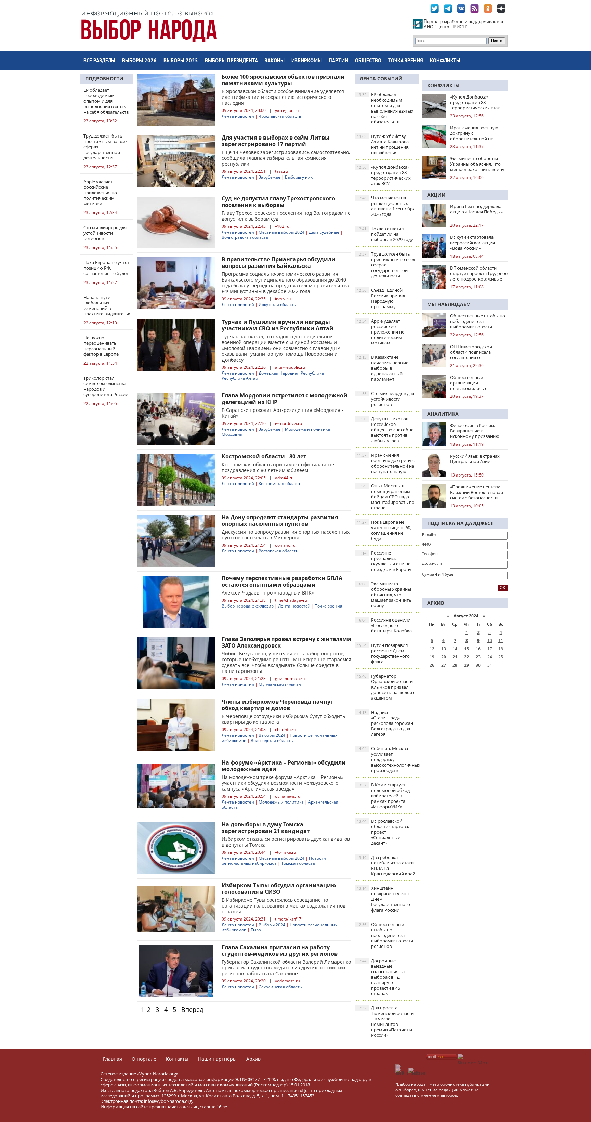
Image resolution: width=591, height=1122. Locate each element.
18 (500, 649)
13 (443, 649)
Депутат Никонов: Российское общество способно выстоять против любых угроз (385, 430)
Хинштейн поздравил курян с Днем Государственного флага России (383, 899)
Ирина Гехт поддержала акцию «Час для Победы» (476, 209)
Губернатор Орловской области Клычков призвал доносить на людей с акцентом (386, 687)
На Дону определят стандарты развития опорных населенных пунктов (280, 520)
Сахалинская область (280, 987)
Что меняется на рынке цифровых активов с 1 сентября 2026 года (386, 206)
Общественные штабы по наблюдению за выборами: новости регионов (385, 935)
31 (489, 665)
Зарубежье (269, 177)
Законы (275, 61)
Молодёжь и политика (307, 429)
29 (466, 665)
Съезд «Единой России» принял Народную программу (381, 298)
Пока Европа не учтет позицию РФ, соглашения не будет (384, 530)
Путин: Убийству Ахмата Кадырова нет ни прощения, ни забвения (383, 144)
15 (466, 649)
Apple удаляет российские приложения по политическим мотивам (381, 332)
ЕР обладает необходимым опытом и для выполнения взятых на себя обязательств (385, 108)
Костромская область (280, 483)
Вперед (192, 1009)
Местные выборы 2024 (281, 232)
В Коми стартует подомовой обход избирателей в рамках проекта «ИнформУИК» (383, 796)
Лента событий (381, 78)
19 (432, 657)
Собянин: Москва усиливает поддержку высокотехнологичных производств (388, 759)
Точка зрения (405, 61)
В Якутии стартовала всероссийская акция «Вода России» (472, 242)
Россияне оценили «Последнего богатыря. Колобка (384, 625)
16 (478, 649)
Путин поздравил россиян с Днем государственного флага (383, 653)
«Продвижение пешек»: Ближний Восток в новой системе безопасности (476, 492)
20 (443, 657)
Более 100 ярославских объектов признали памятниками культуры (283, 80)
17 (489, 649)
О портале (144, 1059)
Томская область (298, 863)
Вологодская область (272, 740)
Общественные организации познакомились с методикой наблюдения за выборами (478, 383)
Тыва (256, 930)
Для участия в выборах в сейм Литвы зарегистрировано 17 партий (276, 141)
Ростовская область (278, 551)
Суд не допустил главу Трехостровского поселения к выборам (278, 202)
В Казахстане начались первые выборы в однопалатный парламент (382, 368)
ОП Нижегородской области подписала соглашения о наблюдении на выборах (476, 352)
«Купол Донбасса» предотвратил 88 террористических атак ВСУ (384, 175)
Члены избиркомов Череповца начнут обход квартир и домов (277, 705)
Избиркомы (306, 61)
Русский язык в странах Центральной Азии (475, 458)
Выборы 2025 (180, 61)
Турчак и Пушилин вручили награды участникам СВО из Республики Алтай (277, 325)
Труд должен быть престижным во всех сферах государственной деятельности (386, 265)
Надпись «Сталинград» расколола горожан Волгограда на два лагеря (385, 723)
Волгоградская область (245, 237)
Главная (112, 1059)
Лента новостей (238, 116)
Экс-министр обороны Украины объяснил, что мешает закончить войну (384, 594)
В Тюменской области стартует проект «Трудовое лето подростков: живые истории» (479, 273)
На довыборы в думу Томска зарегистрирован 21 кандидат (266, 828)
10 (489, 640)
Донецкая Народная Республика (291, 373)
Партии (338, 61)
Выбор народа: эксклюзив (248, 606)
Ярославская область (280, 116)
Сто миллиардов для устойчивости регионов (385, 398)
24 (489, 657)
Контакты (177, 1059)
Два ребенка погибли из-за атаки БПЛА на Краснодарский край (386, 865)
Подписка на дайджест (460, 523)
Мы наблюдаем (449, 304)
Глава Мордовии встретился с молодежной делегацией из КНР (284, 399)
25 (500, 657)
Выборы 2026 (139, 61)
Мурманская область (280, 684)
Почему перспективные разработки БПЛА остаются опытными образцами (282, 581)
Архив (253, 1059)
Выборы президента (231, 61)
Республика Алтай (240, 378)
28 (454, 665)
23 (478, 657)
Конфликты (445, 61)
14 (454, 649)
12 (432, 649)
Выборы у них (299, 177)
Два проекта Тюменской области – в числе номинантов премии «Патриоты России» (385, 1021)
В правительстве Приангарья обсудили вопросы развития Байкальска (279, 263)
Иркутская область (277, 305)
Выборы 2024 (272, 735)
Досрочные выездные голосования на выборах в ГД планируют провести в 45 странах (381, 976)
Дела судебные (324, 232)
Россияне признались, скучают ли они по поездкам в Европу (384, 561)
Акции (436, 195)
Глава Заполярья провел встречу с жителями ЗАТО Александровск (286, 642)
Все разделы (99, 61)
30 (478, 665)
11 (500, 640)
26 (432, 665)
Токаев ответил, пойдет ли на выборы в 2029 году (385, 234)
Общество (368, 61)
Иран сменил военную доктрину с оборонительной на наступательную (386, 463)
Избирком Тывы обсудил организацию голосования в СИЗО (279, 889)
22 (466, 657)
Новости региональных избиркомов (274, 860)
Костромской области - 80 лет (264, 456)
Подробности (104, 78)
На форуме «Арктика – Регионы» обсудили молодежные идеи (284, 766)
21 (454, 657)
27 (443, 665)
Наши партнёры (217, 1059)
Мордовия (232, 434)
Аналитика (443, 413)
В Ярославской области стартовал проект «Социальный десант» (383, 832)
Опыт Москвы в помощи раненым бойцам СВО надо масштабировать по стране (386, 497)
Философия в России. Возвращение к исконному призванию (474, 430)
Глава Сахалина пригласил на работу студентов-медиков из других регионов (280, 950)
